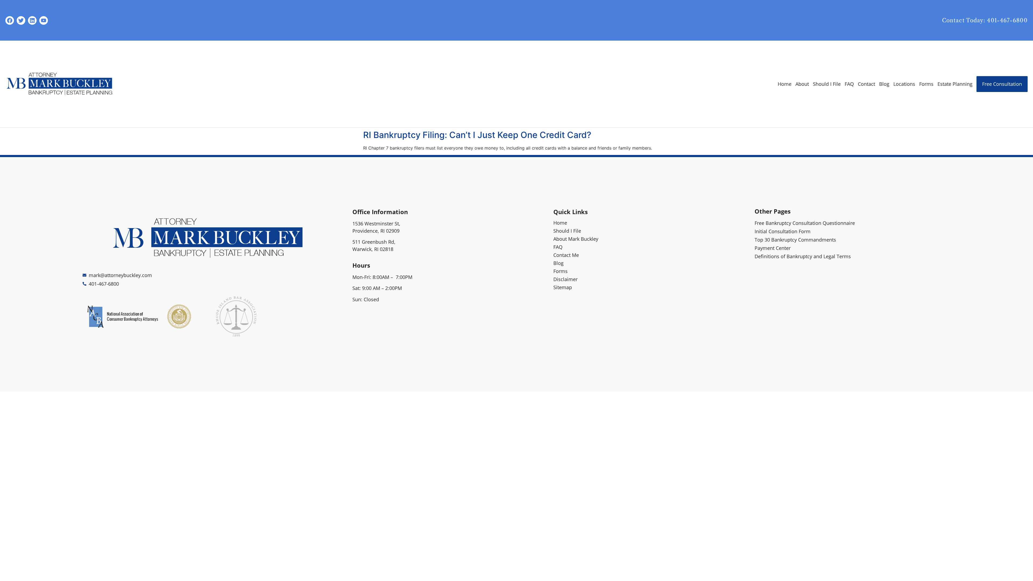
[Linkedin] (32, 20)
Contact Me (566, 255)
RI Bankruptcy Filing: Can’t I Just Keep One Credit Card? (477, 135)
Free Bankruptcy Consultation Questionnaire (805, 223)
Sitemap (562, 287)
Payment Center (773, 248)
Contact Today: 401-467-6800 (985, 20)
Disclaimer (565, 279)
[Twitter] (21, 20)
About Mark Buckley (575, 239)
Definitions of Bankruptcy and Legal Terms (803, 256)
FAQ (849, 84)
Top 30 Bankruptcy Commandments (795, 239)
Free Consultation (1002, 84)
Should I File (827, 84)
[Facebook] (9, 20)
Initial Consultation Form (783, 231)
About (802, 84)
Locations (904, 84)
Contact (866, 84)
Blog (884, 84)
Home (784, 84)
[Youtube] (43, 20)
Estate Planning (955, 84)
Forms (926, 84)
